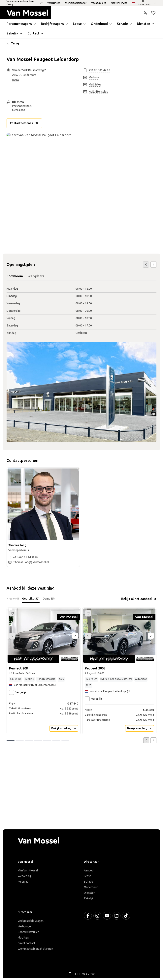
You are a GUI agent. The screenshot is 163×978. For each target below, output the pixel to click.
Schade (88, 881)
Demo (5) (49, 598)
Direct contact (26, 943)
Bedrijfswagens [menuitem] (52, 24)
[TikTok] (126, 916)
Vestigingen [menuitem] (53, 3)
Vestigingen (25, 926)
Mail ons (94, 77)
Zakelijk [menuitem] (12, 33)
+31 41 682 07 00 (84, 973)
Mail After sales (98, 91)
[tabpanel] (81, 311)
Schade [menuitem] (122, 24)
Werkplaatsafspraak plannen (35, 949)
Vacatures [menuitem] (97, 3)
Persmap (23, 881)
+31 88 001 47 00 (99, 70)
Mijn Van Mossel (28, 870)
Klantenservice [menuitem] (119, 3)
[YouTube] (107, 916)
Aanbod (88, 870)
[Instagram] (97, 916)
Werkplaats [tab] (36, 276)
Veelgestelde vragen (31, 921)
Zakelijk (88, 898)
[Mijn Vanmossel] (145, 13)
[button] (145, 13)
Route (15, 79)
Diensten (89, 893)
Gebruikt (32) (31, 598)
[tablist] (81, 276)
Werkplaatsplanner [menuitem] (75, 3)
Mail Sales (95, 84)
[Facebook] (88, 916)
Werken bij (24, 876)
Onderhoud (91, 887)
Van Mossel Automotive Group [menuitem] (20, 3)
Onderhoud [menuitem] (99, 24)
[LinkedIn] (116, 916)
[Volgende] (153, 265)
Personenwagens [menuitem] (19, 24)
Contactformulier (28, 932)
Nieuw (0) (13, 598)
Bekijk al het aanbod (136, 599)
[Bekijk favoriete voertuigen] (153, 13)
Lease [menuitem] (77, 24)
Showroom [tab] (15, 276)
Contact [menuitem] (33, 33)
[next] (75, 636)
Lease (87, 876)
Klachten (23, 937)
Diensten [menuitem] (143, 24)
